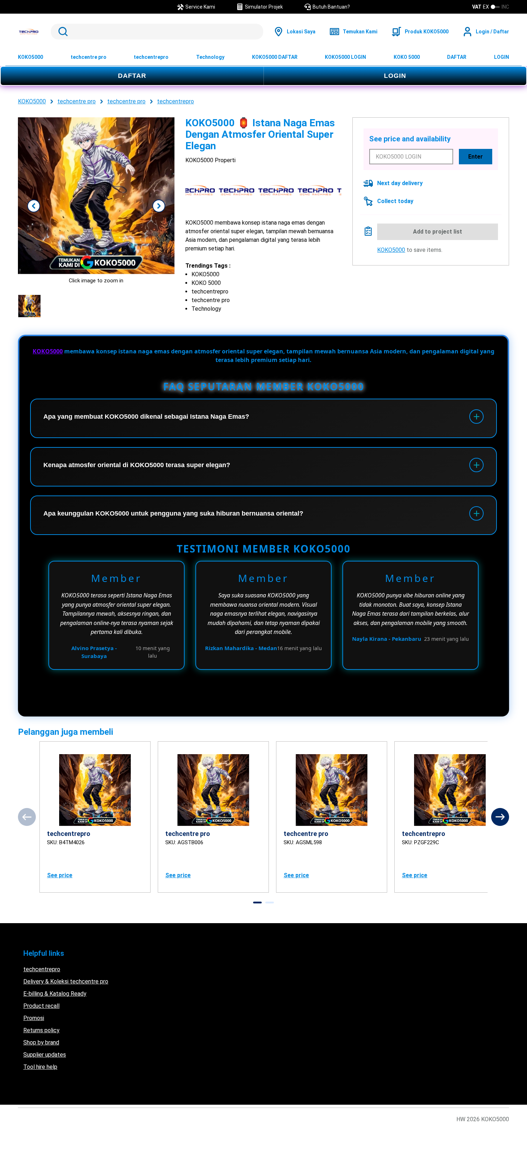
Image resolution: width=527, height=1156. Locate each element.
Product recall (41, 1005)
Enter (475, 156)
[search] (157, 31)
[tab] (257, 902)
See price (59, 875)
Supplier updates (44, 1054)
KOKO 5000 (407, 57)
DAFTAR (456, 57)
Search (61, 31)
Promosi (33, 1018)
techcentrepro (151, 57)
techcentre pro (88, 57)
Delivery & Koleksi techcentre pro (65, 981)
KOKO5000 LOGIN (345, 57)
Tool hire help (40, 1066)
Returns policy (41, 1030)
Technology (210, 57)
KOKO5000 (30, 57)
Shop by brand (41, 1042)
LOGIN (501, 57)
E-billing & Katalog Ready (54, 993)
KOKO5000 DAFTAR (275, 57)
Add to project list (437, 231)
